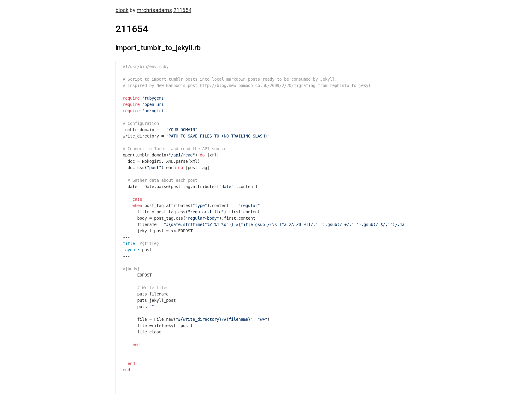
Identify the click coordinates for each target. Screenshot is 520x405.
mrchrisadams (154, 10)
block (122, 10)
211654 (182, 10)
